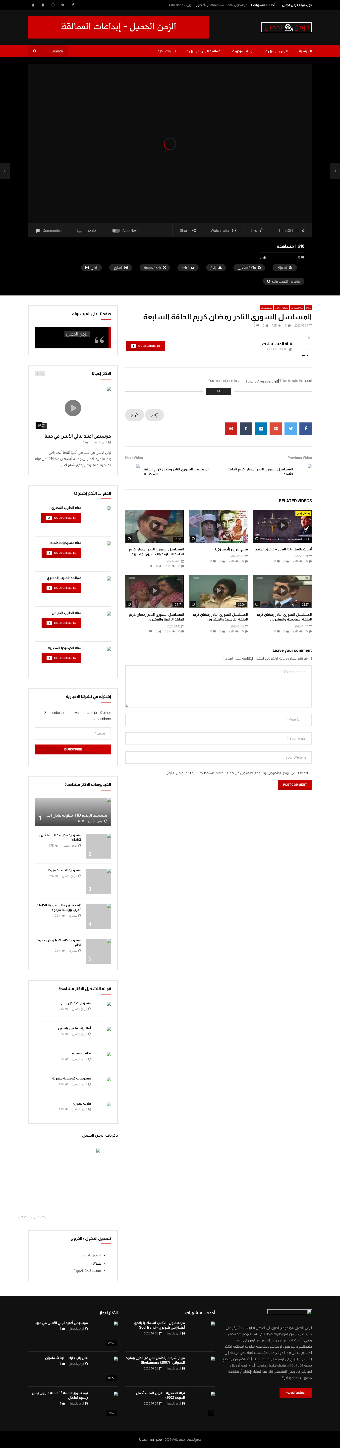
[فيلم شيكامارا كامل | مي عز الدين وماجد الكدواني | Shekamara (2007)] (202, 1369)
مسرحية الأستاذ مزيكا (64, 870)
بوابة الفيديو (244, 51)
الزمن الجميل (278, 51)
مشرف (72, 915)
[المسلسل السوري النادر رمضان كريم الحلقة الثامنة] (335, 171)
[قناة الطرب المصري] (98, 518)
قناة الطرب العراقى (66, 613)
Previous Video (299, 458)
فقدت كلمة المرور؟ (87, 1271)
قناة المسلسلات (277, 344)
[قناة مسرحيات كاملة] (98, 553)
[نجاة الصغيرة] (103, 1059)
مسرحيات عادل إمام (76, 1003)
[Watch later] (53, 5)
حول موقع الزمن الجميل (297, 5)
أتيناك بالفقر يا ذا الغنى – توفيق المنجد (283, 549)
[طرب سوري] (103, 1109)
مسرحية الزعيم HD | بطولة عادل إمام (76, 815)
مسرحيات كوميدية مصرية (71, 1078)
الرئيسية (305, 51)
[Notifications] (43, 5)
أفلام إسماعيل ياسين (74, 1028)
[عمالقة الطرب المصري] (98, 589)
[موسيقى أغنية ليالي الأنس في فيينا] (105, 1334)
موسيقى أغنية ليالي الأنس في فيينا (78, 436)
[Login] (33, 5)
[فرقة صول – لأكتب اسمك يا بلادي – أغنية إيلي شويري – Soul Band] (202, 1334)
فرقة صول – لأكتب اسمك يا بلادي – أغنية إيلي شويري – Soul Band (208, 5)
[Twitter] (63, 5)
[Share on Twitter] (290, 428)
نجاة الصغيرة (81, 1053)
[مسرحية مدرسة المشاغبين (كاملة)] (98, 846)
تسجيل (96, 1263)
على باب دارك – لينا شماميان (66, 1358)
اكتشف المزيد (296, 1392)
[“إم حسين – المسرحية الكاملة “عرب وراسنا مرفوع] (98, 916)
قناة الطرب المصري (66, 508)
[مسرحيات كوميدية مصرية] (103, 1084)
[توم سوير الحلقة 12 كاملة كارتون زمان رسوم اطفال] (105, 1404)
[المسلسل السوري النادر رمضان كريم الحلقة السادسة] (5, 171)
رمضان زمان (281, 307)
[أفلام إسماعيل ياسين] (103, 1034)
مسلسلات (266, 307)
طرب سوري (81, 1103)
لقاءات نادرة (167, 51)
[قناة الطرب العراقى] (98, 624)
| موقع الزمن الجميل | (151, 1439)
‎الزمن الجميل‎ (77, 333)
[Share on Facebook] (305, 428)
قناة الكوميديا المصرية (64, 648)
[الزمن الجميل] (286, 27)
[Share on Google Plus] (276, 428)
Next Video (134, 458)
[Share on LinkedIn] (261, 428)
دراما (308, 307)
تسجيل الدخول (91, 1255)
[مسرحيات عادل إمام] (103, 1009)
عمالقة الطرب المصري (64, 578)
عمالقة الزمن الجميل (204, 51)
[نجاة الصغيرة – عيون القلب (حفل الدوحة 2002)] (202, 1404)
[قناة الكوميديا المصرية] (98, 659)
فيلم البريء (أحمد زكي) (231, 549)
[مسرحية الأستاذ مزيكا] (98, 881)
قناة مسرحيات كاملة (65, 543)
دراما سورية (297, 307)
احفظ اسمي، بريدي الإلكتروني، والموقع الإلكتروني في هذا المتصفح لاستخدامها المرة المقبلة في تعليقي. (236, 773)
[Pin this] (231, 428)
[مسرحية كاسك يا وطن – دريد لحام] (98, 951)
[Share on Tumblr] (246, 428)
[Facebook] (73, 5)
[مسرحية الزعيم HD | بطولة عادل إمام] (73, 812)
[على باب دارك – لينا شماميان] (105, 1369)
